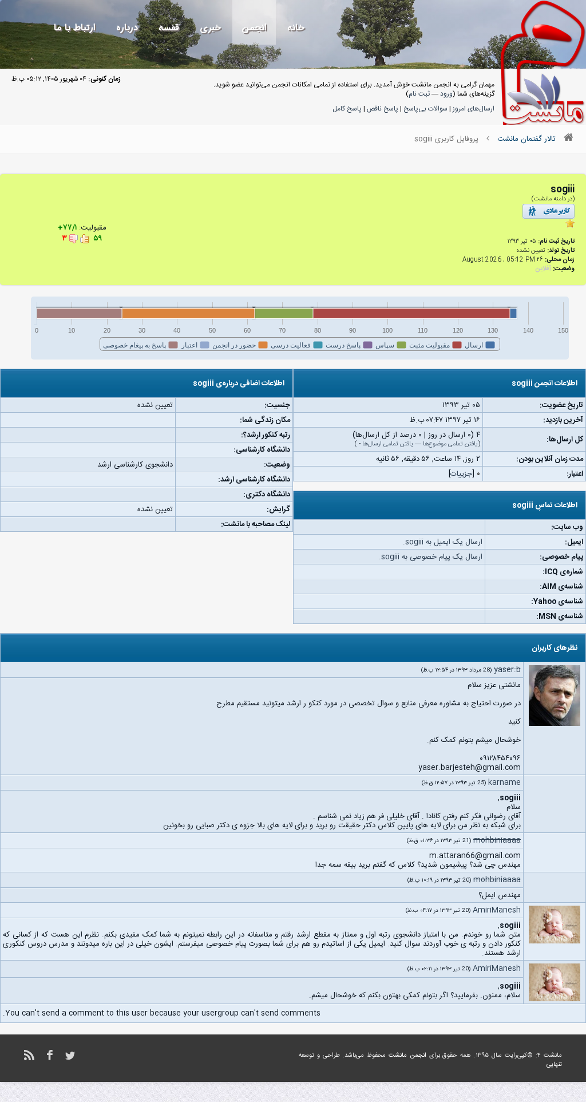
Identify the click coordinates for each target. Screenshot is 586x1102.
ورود (446, 94)
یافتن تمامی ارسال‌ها (387, 444)
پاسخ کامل (347, 108)
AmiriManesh (497, 910)
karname (504, 782)
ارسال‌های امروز (473, 108)
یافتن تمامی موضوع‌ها (450, 444)
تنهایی (554, 1065)
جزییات (461, 474)
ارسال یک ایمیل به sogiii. (442, 542)
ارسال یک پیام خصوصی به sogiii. (430, 557)
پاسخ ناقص (382, 108)
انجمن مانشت (407, 1055)
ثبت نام (419, 94)
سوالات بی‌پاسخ (425, 108)
